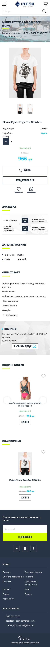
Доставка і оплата (33, 572)
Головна (6, 33)
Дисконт (7, 581)
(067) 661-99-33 (13, 616)
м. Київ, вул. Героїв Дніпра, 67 (20, 625)
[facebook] (33, 548)
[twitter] (16, 548)
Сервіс (6, 594)
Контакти (29, 576)
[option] (25, 73)
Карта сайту (8, 598)
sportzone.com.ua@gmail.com (20, 620)
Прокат (28, 594)
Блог (27, 589)
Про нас (6, 572)
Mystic (44, 133)
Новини (6, 589)
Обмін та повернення (13, 576)
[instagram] (25, 548)
